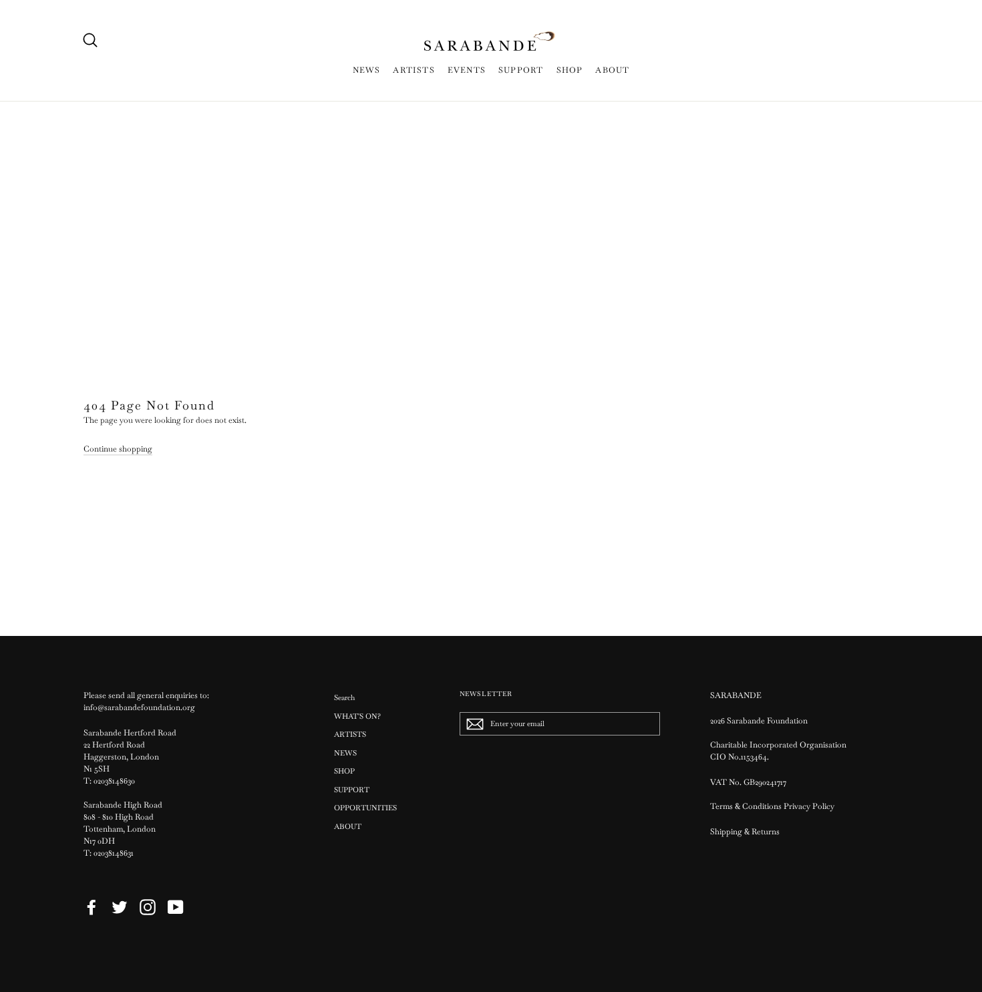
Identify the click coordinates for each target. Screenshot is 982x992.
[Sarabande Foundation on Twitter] (120, 907)
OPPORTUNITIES (365, 807)
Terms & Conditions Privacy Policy (773, 806)
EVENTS (467, 70)
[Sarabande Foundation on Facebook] (92, 907)
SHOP (569, 70)
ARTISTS (413, 70)
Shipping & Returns (745, 831)
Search (344, 697)
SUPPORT (520, 70)
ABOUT (612, 70)
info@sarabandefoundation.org (139, 707)
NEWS (367, 70)
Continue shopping (118, 449)
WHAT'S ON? (357, 716)
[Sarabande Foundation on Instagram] (148, 907)
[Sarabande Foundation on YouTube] (176, 907)
